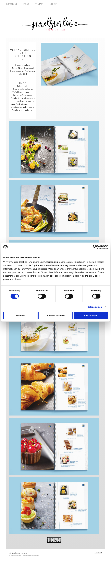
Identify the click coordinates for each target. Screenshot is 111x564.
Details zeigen (94, 307)
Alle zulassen (90, 315)
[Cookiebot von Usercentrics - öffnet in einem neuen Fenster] (95, 247)
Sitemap (24, 553)
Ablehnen (20, 315)
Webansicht (98, 553)
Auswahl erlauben (55, 315)
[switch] (42, 296)
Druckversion (16, 553)
